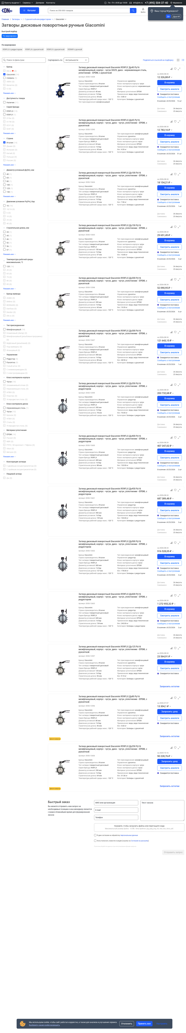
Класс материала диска (17, 404)
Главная (5, 19)
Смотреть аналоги (169, 89)
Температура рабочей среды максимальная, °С (20, 260)
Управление (12, 355)
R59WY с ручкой (75, 49)
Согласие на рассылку (139, 841)
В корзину (169, 82)
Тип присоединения (15, 325)
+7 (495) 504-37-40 (156, 2)
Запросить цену (169, 711)
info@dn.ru (138, 3)
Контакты (50, 3)
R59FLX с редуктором (12, 49)
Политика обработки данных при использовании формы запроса (115, 846)
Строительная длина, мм (18, 228)
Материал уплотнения (17, 430)
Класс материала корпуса (18, 377)
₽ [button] (169, 77)
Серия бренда (13, 107)
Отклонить (126, 1023)
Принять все (144, 1023)
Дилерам (40, 3)
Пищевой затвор (14, 474)
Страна (10, 138)
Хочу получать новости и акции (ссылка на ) (123, 841)
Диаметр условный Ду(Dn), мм (20, 170)
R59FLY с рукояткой (55, 49)
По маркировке (10, 36)
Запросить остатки (169, 686)
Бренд (9, 67)
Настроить (161, 1023)
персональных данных (129, 835)
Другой (176, 16)
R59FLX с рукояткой (34, 49)
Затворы (16, 19)
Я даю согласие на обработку (117, 835)
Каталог (32, 10)
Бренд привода (13, 294)
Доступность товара (16, 98)
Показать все (8, 93)
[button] (28, 2)
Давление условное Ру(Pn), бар (21, 201)
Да (168, 16)
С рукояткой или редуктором (38, 19)
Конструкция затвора (16, 462)
